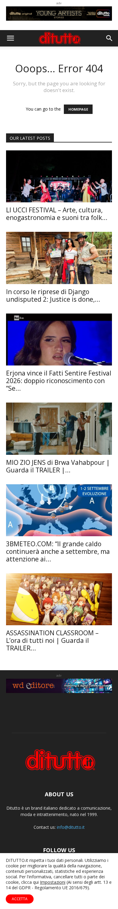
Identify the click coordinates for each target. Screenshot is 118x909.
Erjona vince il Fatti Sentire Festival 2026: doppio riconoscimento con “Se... (58, 381)
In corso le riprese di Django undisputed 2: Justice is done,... (53, 295)
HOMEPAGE (78, 109)
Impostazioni (52, 882)
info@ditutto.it (71, 827)
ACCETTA (20, 898)
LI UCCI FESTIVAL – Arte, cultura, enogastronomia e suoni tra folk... (56, 214)
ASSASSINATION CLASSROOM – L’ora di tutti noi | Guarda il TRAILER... (52, 640)
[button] (10, 38)
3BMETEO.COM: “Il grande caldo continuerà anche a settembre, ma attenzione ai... (58, 551)
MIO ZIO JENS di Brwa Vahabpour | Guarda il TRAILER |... (58, 466)
